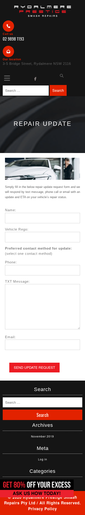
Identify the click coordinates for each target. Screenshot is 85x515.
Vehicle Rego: (16, 229)
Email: (10, 337)
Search (58, 90)
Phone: (11, 262)
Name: (10, 210)
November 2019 (42, 436)
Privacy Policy (42, 508)
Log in (42, 459)
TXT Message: (17, 281)
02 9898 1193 (13, 39)
